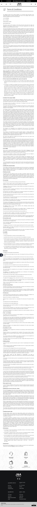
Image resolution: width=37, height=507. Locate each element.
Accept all (34, 505)
